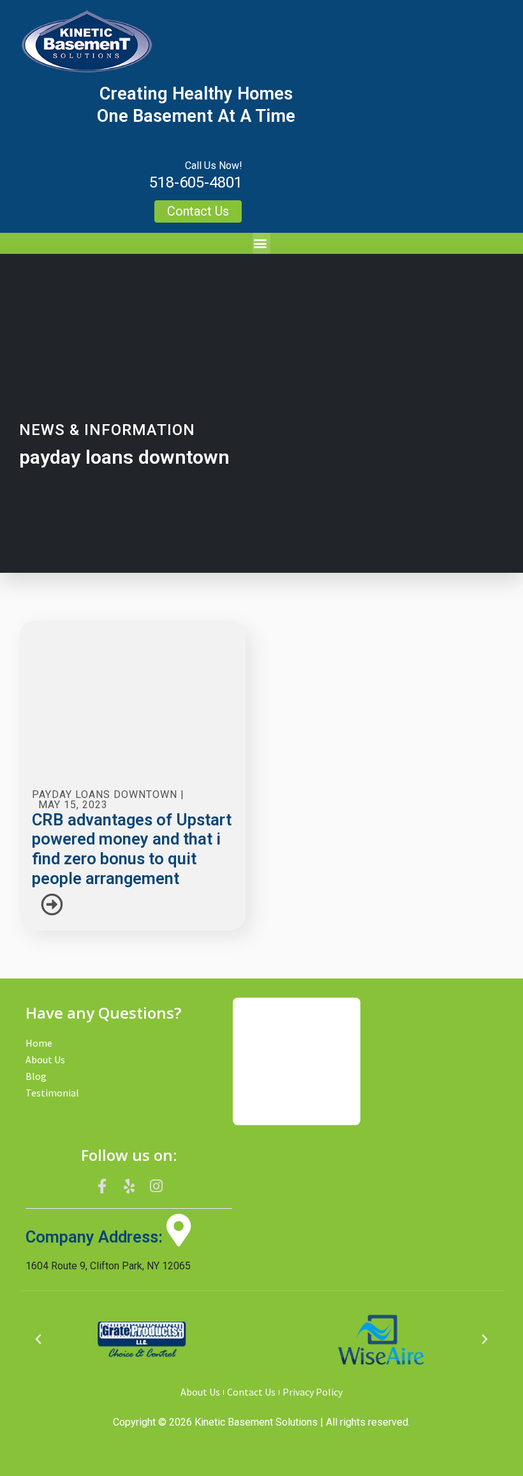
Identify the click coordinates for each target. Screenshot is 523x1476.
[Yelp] (129, 1186)
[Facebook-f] (102, 1186)
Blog (36, 1076)
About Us (45, 1059)
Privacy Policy (313, 1391)
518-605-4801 (195, 182)
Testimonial (52, 1092)
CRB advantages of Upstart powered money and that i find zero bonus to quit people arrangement (132, 849)
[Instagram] (156, 1186)
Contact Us (251, 1391)
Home (39, 1043)
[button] (261, 243)
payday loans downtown (104, 794)
